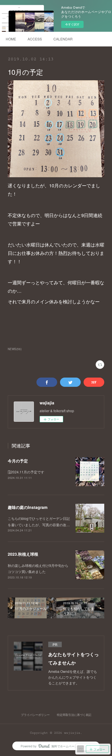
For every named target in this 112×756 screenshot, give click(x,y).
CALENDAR (63, 38)
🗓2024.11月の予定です (26, 471)
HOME (11, 38)
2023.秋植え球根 (23, 554)
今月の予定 (18, 461)
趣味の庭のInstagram (27, 507)
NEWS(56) (15, 349)
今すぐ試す (72, 24)
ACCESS (35, 38)
